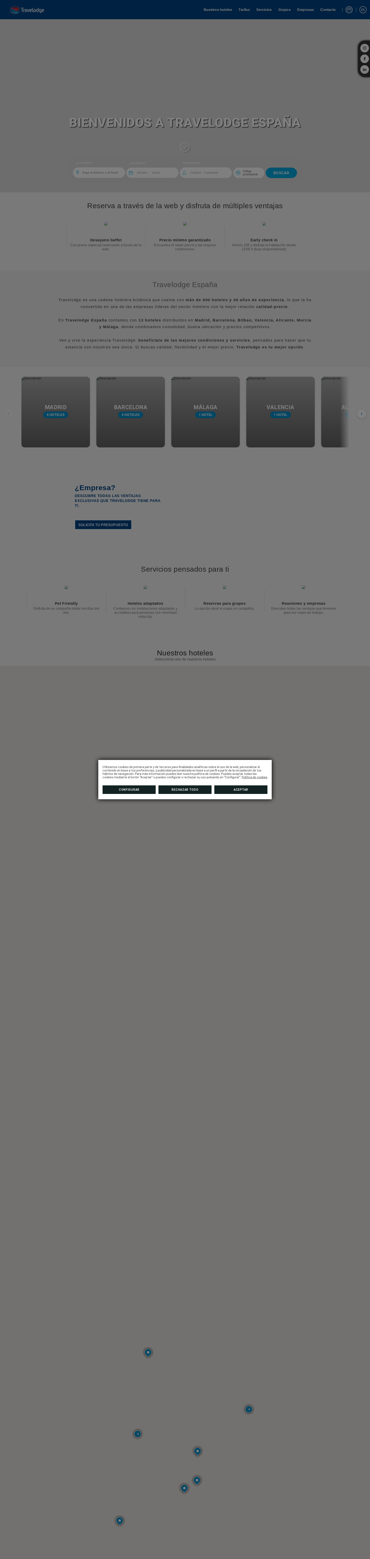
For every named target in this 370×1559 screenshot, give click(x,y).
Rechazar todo (185, 789)
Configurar (129, 789)
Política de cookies (254, 777)
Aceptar (241, 789)
